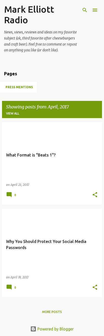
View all (12, 113)
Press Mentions (19, 87)
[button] (95, 195)
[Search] (85, 10)
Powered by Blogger (55, 329)
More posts (52, 311)
